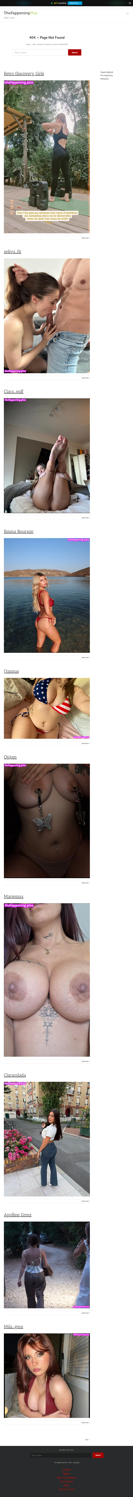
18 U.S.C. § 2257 (66, 1489)
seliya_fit (12, 251)
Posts (70, 1462)
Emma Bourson (19, 531)
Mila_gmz (13, 1326)
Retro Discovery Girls (24, 73)
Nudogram (104, 79)
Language (76, 1462)
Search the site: (66, 1450)
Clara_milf (14, 391)
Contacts (66, 1469)
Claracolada (15, 1075)
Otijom (10, 757)
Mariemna (13, 896)
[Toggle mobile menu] (127, 13)
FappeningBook (106, 72)
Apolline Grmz (17, 1214)
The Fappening (106, 75)
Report (66, 1473)
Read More (85, 238)
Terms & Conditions (66, 1477)
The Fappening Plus (60, 1462)
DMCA (66, 1485)
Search (75, 52)
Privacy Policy (66, 1481)
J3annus (11, 671)
